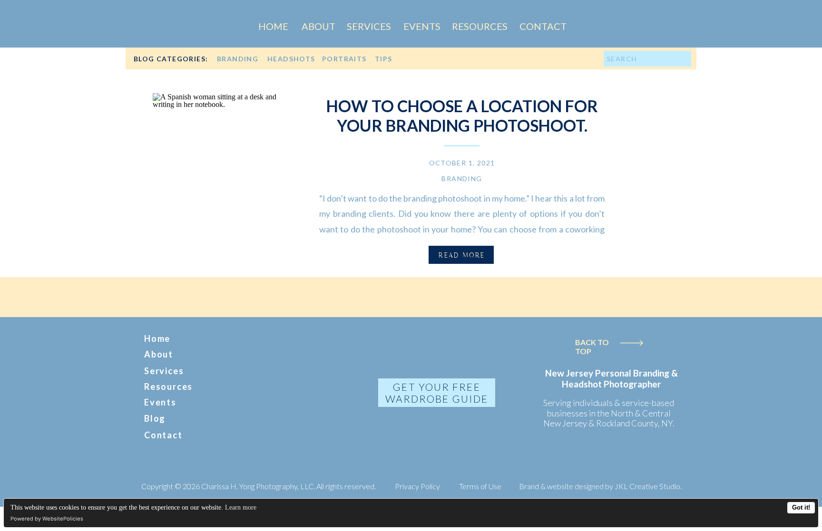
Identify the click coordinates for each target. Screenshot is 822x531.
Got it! (801, 507)
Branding (461, 178)
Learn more (240, 507)
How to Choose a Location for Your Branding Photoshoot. (462, 115)
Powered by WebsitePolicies (46, 518)
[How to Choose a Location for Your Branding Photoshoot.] (224, 164)
